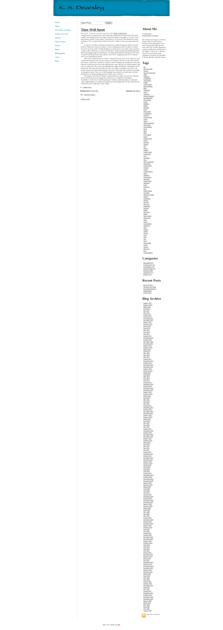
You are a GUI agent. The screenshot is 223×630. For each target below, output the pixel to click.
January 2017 (147, 438)
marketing (147, 77)
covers (146, 119)
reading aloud (148, 166)
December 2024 (148, 585)
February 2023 (147, 556)
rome (145, 235)
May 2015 (146, 400)
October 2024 (147, 583)
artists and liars (148, 86)
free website (111, 624)
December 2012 (148, 344)
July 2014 (146, 380)
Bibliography (60, 53)
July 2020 (146, 516)
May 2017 (146, 446)
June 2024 (146, 580)
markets (146, 144)
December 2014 (148, 390)
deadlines (146, 104)
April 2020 (146, 510)
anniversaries (148, 177)
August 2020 (147, 518)
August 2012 (147, 336)
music (145, 220)
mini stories (147, 218)
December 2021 (148, 539)
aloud (145, 173)
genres (146, 137)
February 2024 (147, 572)
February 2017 (147, 440)
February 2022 (147, 543)
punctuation (147, 164)
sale (145, 239)
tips (145, 67)
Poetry (57, 45)
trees (145, 251)
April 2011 (146, 309)
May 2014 (146, 376)
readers (146, 231)
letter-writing (147, 216)
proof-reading (148, 127)
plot (145, 146)
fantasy (146, 106)
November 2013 (148, 365)
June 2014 (146, 378)
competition (147, 199)
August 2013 (147, 359)
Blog (57, 61)
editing (146, 121)
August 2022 (147, 553)
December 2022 (148, 554)
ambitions (146, 175)
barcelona (146, 187)
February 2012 (147, 324)
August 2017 (147, 452)
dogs (145, 156)
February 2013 (147, 347)
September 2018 (148, 475)
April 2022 (146, 545)
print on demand (148, 162)
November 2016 (148, 435)
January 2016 (147, 415)
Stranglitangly (147, 291)
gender (146, 210)
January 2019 (147, 483)
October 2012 (147, 340)
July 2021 (146, 531)
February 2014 (147, 371)
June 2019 (146, 491)
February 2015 (147, 394)
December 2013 (148, 367)
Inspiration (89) (148, 271)
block (145, 133)
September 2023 (148, 562)
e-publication (147, 113)
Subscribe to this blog (153, 614)
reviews (146, 233)
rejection (146, 115)
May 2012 (146, 330)
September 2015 (148, 407)
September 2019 (148, 496)
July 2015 (146, 404)
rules (145, 237)
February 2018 (147, 464)
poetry (145, 92)
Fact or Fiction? (148, 285)
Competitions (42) (148, 267)
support (146, 247)
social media (147, 243)
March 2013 (147, 349)
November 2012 (148, 342)
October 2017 (147, 456)
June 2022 (146, 549)
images (146, 140)
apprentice (147, 179)
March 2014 (147, 373)
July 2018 (146, 471)
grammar (146, 108)
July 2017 (146, 450)
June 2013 (146, 355)
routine (146, 82)
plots (145, 228)
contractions (147, 154)
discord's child (148, 69)
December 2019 (148, 502)
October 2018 (147, 477)
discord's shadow (149, 96)
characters (147, 94)
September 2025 (148, 593)
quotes (146, 148)
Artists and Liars (61, 34)
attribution (147, 183)
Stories (58, 38)
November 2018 (148, 479)
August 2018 (147, 473)
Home (57, 22)
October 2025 (147, 595)
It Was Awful (147, 293)
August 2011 (147, 315)
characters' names (149, 195)
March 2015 (147, 396)
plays (145, 160)
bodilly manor (148, 191)
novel (145, 110)
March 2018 (147, 465)
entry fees (146, 204)
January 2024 (147, 570)
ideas (145, 88)
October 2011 (147, 317)
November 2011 (148, 318)
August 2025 (147, 591)
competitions (147, 81)
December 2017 (148, 460)
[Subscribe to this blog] (144, 615)
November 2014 (148, 388)
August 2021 (147, 533)
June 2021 (146, 529)
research (146, 168)
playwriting (147, 125)
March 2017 (147, 442)
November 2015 (148, 411)
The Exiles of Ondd (63, 30)
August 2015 (147, 406)
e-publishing (147, 79)
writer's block (148, 84)
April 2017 (146, 444)
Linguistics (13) (148, 273)
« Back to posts (85, 99)
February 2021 (147, 527)
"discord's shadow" (90, 95)
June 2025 (146, 587)
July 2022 (146, 551)
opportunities (148, 224)
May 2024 (146, 578)
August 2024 (147, 582)
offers (145, 75)
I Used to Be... (89, 91)
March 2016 (147, 419)
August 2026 (147, 611)
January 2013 (147, 346)
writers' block (148, 152)
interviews (147, 212)
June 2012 (146, 332)
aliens (145, 131)
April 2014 (146, 375)
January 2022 (147, 541)
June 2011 (146, 313)
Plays (57, 49)
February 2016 (147, 417)
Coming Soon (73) (149, 265)
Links (57, 57)
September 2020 (148, 520)
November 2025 (148, 597)
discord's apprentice (150, 73)
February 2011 (147, 305)
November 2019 (148, 500)
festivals (146, 208)
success (146, 71)
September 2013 (148, 361)
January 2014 (147, 369)
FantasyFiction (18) (149, 269)
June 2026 (146, 607)
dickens (146, 200)
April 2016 (146, 421)
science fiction (148, 117)
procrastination (148, 98)
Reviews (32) (147, 274)
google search (148, 139)
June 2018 (146, 469)
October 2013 (147, 363)
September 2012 (148, 338)
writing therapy (148, 171)
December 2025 (148, 599)
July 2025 (146, 589)
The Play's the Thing (149, 287)
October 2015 (147, 409)
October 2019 (147, 498)
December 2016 (148, 436)
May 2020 (146, 512)
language (146, 142)
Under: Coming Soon (120, 33)
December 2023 (148, 568)
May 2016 (146, 423)
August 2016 (147, 429)
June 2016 (146, 425)
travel (145, 129)
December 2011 (148, 320)
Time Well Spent (93, 29)
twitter (145, 102)
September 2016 (148, 431)
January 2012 (147, 322)
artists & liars (148, 181)
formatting (147, 158)
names (145, 222)
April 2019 (146, 489)
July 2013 (146, 357)
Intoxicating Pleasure (149, 289)
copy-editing (147, 135)
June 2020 (146, 514)
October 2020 (147, 522)
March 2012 (147, 326)
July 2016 (146, 427)
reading (146, 150)
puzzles (146, 229)
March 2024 (147, 574)
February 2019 (147, 485)
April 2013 (146, 351)
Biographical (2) (148, 263)
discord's (146, 202)
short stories (147, 111)
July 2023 (146, 560)
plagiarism (147, 226)
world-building (148, 253)
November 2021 (148, 537)
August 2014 (147, 382)
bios (145, 189)
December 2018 (148, 481)
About (57, 26)
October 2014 (147, 386)
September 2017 (148, 454)
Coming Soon (87, 87)
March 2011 (147, 307)
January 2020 (147, 504)
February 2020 (147, 506)
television (146, 249)
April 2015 (146, 398)
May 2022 (146, 547)
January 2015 (147, 392)
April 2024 (146, 576)
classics (146, 197)
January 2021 (147, 525)
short (145, 241)
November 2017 (148, 458)
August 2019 (147, 494)
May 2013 (146, 353)
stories (146, 245)
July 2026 (146, 609)
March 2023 (147, 558)
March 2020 (147, 508)
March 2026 (147, 603)
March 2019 (147, 487)
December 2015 (148, 413)
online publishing (149, 123)
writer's (146, 169)
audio (145, 185)
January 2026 (147, 601)
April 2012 (146, 328)
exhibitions (147, 206)
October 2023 (147, 564)
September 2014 (148, 384)
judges (146, 214)
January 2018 (147, 462)
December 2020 (148, 524)
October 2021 (147, 535)
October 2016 (147, 433)
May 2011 (146, 311)
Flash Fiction (60, 42)
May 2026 (146, 605)
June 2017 (146, 448)
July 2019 (146, 493)
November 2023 (148, 566)
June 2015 (146, 402)
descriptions (147, 100)
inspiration (147, 90)
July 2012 (146, 334)
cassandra (146, 193)
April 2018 (146, 467)
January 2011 (147, 303)
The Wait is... (133, 91)
